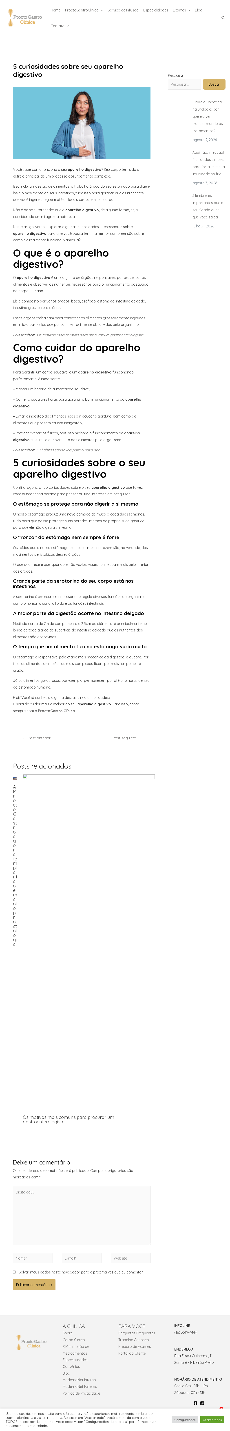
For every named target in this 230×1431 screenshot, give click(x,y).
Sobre (68, 1333)
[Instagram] (202, 1403)
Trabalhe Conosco (133, 1340)
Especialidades (155, 10)
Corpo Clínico (74, 1340)
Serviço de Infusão (123, 10)
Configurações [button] (184, 1420)
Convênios (71, 1366)
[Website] (131, 1259)
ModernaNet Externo (80, 1386)
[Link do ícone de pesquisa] (223, 18)
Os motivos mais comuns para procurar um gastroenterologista (68, 1119)
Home (55, 10)
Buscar (214, 84)
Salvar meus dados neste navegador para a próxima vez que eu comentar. (81, 1272)
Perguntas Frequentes (136, 1333)
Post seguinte (126, 737)
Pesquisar (176, 75)
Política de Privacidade (81, 1393)
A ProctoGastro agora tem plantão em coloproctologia (15, 865)
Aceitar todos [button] (212, 1420)
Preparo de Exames (134, 1346)
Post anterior (37, 737)
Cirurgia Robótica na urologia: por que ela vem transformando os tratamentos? (207, 116)
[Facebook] (195, 1403)
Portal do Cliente (132, 1353)
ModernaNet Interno (79, 1380)
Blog (198, 10)
